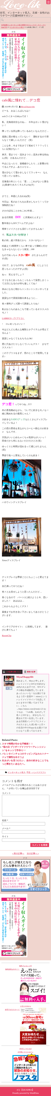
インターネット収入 (17, 27)
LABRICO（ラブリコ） (13, 318)
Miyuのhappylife (28, 107)
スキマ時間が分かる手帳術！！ (17, 743)
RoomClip (6, 635)
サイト (5, 836)
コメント (6, 793)
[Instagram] (10, 688)
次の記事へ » (33, 853)
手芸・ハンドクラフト (36, 772)
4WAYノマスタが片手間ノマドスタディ (25, 1050)
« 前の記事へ (18, 853)
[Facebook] (7, 688)
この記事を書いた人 (13, 672)
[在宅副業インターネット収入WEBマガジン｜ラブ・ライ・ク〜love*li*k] (25, 2)
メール (6, 828)
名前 (5, 820)
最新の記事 (31, 672)
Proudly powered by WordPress (25, 1093)
